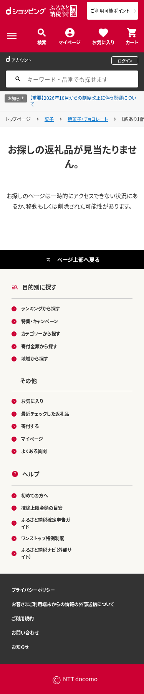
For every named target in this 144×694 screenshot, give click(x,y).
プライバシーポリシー (33, 589)
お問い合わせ (25, 632)
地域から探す (34, 358)
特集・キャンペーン (39, 321)
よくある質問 (34, 451)
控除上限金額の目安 (42, 507)
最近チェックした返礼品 (45, 413)
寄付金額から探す (39, 346)
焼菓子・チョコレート (88, 119)
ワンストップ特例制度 (42, 538)
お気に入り (103, 42)
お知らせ (20, 647)
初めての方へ (34, 495)
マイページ (70, 42)
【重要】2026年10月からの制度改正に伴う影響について (83, 101)
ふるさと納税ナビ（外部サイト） (46, 553)
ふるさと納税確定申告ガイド (45, 523)
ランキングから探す (40, 308)
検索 (41, 42)
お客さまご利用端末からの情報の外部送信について (63, 604)
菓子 (49, 119)
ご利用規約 (23, 618)
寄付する (30, 426)
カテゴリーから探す (40, 333)
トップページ (18, 119)
